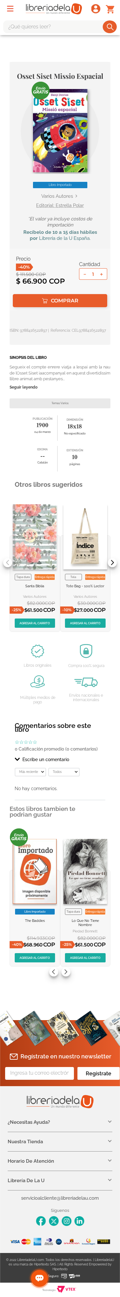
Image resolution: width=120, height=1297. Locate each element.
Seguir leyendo (23, 387)
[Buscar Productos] (110, 26)
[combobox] (60, 26)
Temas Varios (60, 403)
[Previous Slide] (7, 562)
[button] (60, 130)
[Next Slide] (112, 562)
